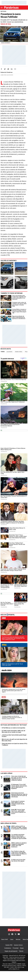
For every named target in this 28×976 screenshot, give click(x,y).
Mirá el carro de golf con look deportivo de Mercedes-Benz (14, 740)
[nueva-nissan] (21, 282)
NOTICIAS (3, 11)
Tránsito (21, 951)
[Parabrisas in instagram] (9, 934)
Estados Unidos (18, 351)
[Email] (15, 69)
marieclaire (14, 670)
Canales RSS (8, 945)
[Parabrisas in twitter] (15, 934)
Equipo (22, 948)
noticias (14, 645)
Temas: (3, 351)
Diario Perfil (4, 939)
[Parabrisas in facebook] (12, 934)
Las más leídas (6, 773)
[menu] (2, 7)
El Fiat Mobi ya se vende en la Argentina (13, 728)
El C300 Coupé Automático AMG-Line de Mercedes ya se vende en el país (13, 731)
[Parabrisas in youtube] (19, 934)
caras (14, 618)
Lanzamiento (9, 351)
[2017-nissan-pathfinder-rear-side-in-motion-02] (21, 268)
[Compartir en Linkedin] (11, 69)
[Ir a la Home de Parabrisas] (11, 7)
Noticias (18, 939)
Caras (11, 939)
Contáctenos (7, 948)
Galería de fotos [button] (6, 24)
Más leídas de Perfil (9, 823)
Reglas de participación (11, 951)
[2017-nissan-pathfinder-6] (7, 282)
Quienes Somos (18, 945)
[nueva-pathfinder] (7, 268)
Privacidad (15, 948)
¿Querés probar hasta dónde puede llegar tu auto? (14, 735)
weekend (14, 697)
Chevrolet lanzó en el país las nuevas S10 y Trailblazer (14, 744)
